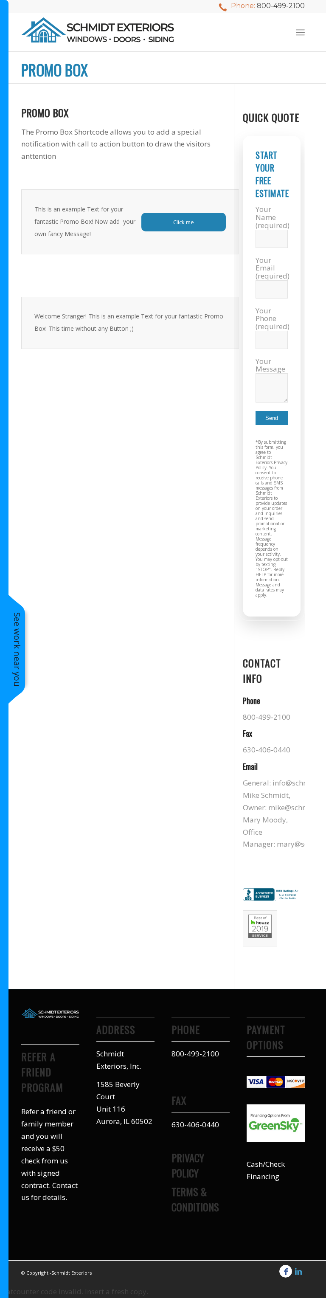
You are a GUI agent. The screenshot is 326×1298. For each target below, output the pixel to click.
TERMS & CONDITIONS (195, 1199)
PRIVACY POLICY (187, 1165)
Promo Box (54, 70)
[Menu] (300, 32)
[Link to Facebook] (285, 1271)
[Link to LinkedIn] (298, 1271)
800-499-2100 (281, 6)
